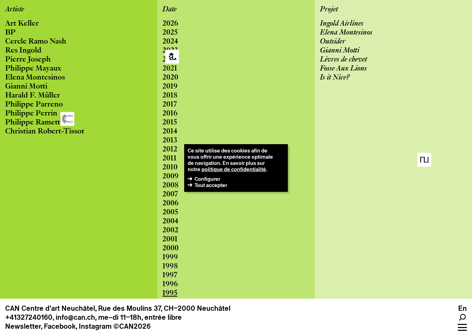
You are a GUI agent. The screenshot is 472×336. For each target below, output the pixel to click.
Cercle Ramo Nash (35, 42)
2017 (169, 105)
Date (169, 10)
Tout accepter (211, 185)
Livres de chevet (343, 60)
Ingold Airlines (342, 24)
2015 (169, 123)
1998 (170, 266)
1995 (169, 293)
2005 (170, 212)
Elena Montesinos (35, 78)
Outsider (333, 42)
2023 (170, 51)
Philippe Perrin (31, 114)
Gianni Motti (26, 87)
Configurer (207, 179)
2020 (170, 78)
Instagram (95, 326)
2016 (170, 114)
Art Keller (22, 24)
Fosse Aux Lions (343, 69)
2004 (170, 221)
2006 (170, 203)
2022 (170, 60)
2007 (170, 194)
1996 (170, 284)
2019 (170, 87)
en (462, 308)
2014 (169, 132)
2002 (170, 230)
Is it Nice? (334, 78)
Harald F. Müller (32, 96)
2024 (170, 42)
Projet (329, 10)
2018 (170, 96)
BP (10, 33)
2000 (170, 248)
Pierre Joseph (28, 60)
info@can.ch (75, 317)
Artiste (14, 10)
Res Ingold (23, 51)
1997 (169, 275)
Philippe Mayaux (33, 69)
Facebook (60, 326)
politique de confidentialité (233, 169)
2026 (170, 24)
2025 (170, 33)
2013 (169, 141)
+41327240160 (29, 317)
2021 (169, 69)
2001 (170, 239)
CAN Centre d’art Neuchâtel (50, 308)
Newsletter (23, 326)
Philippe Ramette (34, 123)
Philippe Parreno (34, 105)
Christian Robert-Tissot (44, 132)
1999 (170, 257)
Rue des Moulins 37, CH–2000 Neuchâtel (164, 308)
